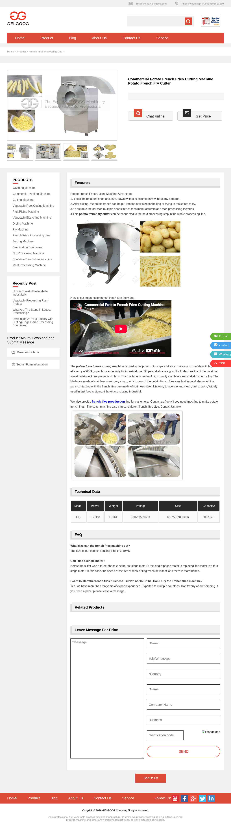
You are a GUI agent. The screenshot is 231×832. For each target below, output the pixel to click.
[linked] (211, 798)
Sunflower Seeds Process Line (32, 259)
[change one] (211, 732)
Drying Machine (23, 223)
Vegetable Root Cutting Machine (33, 205)
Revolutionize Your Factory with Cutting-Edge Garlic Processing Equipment (33, 322)
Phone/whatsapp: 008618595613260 (203, 3)
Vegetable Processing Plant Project (30, 302)
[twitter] (202, 798)
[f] (184, 798)
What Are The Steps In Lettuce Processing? (32, 311)
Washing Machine (24, 187)
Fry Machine (21, 229)
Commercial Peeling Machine (32, 193)
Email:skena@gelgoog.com (151, 3)
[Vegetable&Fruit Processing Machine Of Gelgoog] (18, 24)
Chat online (155, 116)
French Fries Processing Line (45, 51)
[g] (193, 798)
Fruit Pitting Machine (26, 211)
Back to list (151, 778)
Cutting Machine (23, 199)
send (183, 751)
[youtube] (175, 798)
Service (162, 38)
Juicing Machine (23, 241)
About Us (99, 38)
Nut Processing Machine (28, 253)
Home (20, 38)
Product (47, 38)
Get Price (203, 116)
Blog (72, 38)
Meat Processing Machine (29, 265)
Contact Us (131, 38)
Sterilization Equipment (27, 247)
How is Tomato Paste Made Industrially (30, 293)
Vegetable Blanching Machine (32, 217)
